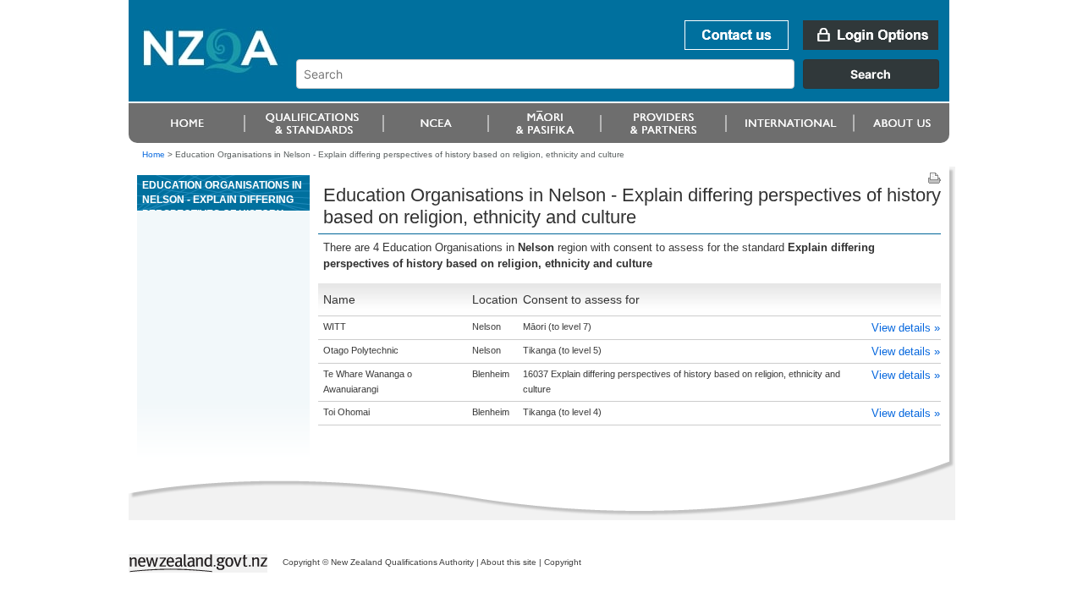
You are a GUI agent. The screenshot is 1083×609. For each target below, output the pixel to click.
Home (153, 154)
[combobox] (626, 84)
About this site (508, 562)
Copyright (562, 562)
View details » (905, 327)
